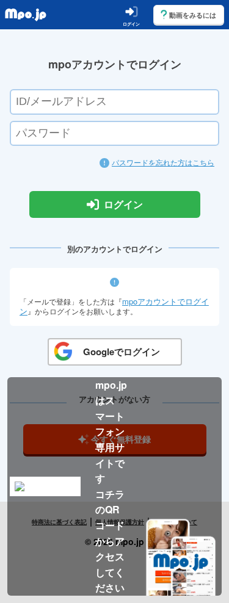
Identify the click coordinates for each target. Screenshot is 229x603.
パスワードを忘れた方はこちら (163, 162)
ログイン (123, 205)
